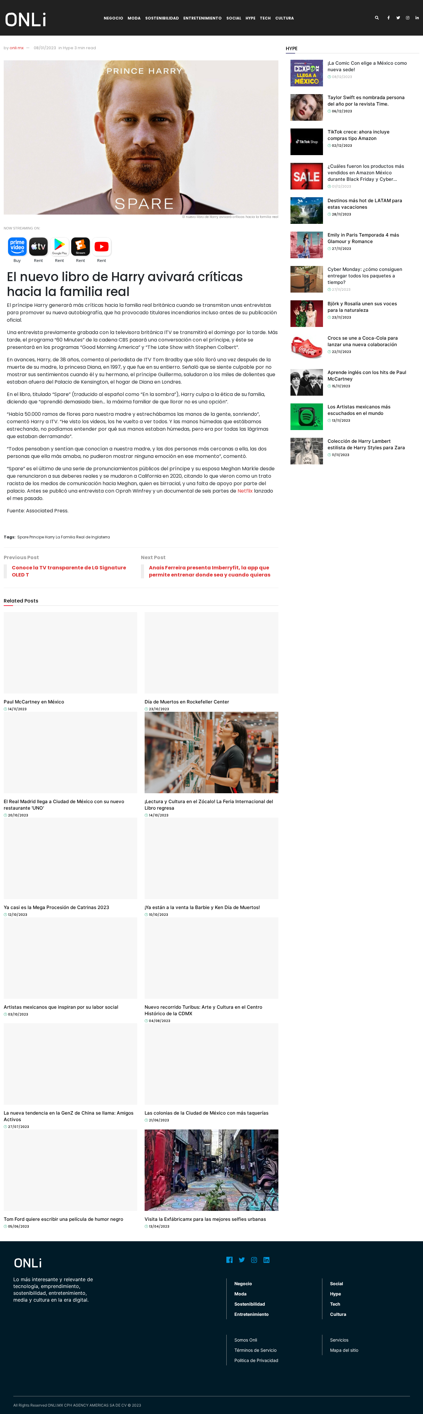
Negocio (113, 18)
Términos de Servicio (255, 1350)
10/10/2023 (158, 914)
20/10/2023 (17, 815)
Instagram (254, 1260)
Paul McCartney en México (34, 702)
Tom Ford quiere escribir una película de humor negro (63, 1219)
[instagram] (408, 18)
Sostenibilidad (162, 18)
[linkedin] (417, 18)
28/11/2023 (341, 214)
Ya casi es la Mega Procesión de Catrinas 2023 (56, 907)
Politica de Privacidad (256, 1360)
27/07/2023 (18, 1126)
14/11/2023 (17, 709)
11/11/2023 (340, 454)
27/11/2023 (341, 248)
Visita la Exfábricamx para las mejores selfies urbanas (205, 1219)
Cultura (284, 18)
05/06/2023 (18, 1226)
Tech (265, 18)
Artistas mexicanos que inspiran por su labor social (61, 1007)
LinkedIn (267, 1260)
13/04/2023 (158, 1226)
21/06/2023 (158, 1120)
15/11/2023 (340, 386)
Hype (250, 18)
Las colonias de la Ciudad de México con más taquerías (206, 1113)
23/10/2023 (158, 709)
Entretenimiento (202, 18)
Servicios (339, 1339)
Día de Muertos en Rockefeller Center (187, 702)
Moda (134, 18)
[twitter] (398, 18)
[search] (379, 18)
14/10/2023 (158, 815)
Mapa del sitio (344, 1350)
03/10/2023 (17, 1014)
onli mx (17, 48)
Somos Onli (245, 1339)
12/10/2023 (17, 914)
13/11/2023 (340, 420)
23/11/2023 (341, 317)
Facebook (229, 1260)
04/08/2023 (159, 1020)
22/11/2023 (341, 351)
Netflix (245, 490)
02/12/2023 (341, 145)
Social (233, 18)
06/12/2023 (341, 111)
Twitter (242, 1260)
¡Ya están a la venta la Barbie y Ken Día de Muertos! (202, 907)
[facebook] (389, 18)
